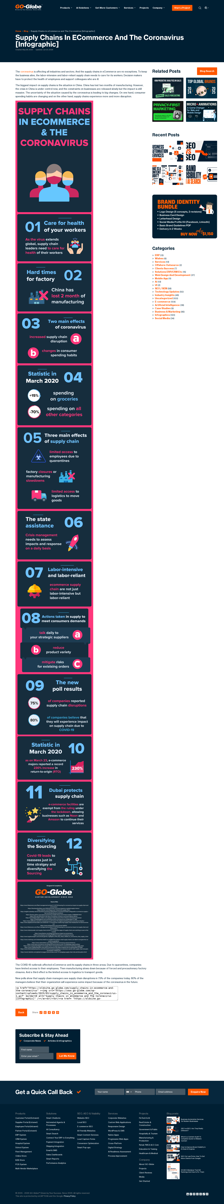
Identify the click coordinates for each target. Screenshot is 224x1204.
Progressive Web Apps (118, 1139)
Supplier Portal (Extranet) (26, 1122)
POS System (21, 1164)
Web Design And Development (172, 275)
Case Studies (163, 308)
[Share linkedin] (188, 1194)
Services (128, 7)
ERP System (20, 1135)
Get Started (144, 1181)
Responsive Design (116, 1126)
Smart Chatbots (53, 1118)
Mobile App (161, 278)
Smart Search (52, 1133)
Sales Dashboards (54, 1154)
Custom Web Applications (119, 1122)
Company (157, 7)
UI (156, 285)
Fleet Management (23, 1152)
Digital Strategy (115, 1147)
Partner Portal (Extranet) (26, 1131)
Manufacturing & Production (146, 1139)
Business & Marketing (167, 311)
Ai (156, 281)
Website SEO (83, 1118)
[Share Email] (207, 1194)
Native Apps (113, 1135)
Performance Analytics (56, 1163)
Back (21, 1012)
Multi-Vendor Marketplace (26, 1168)
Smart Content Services (88, 1135)
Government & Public (148, 1129)
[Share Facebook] (191, 1194)
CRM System (21, 1139)
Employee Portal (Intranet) (26, 1126)
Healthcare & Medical (148, 1153)
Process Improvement (117, 1156)
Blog (26, 31)
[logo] (28, 8)
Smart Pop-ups (83, 1147)
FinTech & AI (144, 1118)
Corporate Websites (117, 1118)
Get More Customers (106, 7)
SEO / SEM (161, 288)
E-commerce (162, 301)
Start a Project (182, 7)
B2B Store (20, 1160)
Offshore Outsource (167, 265)
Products (65, 7)
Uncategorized (164, 298)
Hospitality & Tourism (148, 1133)
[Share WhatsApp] (201, 1194)
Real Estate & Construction (145, 1123)
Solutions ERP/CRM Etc (168, 271)
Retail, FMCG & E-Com (149, 1145)
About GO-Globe (146, 1164)
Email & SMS (51, 1150)
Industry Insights (164, 295)
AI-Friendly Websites (86, 1131)
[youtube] (197, 1194)
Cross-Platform (115, 1143)
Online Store (21, 1156)
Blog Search (207, 71)
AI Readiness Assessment (119, 1152)
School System (22, 1147)
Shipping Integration (55, 1146)
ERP (157, 255)
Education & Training (148, 1149)
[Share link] (204, 1194)
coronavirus (26, 71)
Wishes (159, 258)
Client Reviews (145, 1173)
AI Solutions (82, 7)
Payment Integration (55, 1142)
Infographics (162, 314)
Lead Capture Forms (86, 1139)
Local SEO (81, 1122)
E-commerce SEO (85, 1126)
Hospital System (22, 1143)
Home (18, 31)
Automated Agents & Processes (55, 1123)
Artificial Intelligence (167, 305)
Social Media (162, 318)
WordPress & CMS (116, 1131)
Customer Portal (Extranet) (27, 1118)
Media (141, 1177)
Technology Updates (167, 291)
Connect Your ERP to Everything (60, 1138)
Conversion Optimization (88, 1143)
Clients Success (164, 268)
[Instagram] (194, 1194)
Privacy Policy (69, 1196)
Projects (144, 7)
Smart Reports (52, 1159)
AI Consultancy (52, 1129)
